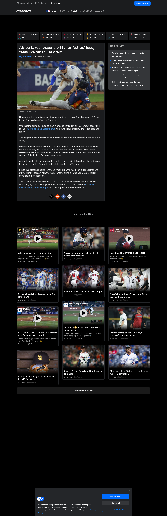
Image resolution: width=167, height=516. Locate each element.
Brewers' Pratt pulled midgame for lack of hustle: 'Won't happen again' (128, 69)
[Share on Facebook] (63, 196)
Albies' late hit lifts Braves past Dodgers (83, 291)
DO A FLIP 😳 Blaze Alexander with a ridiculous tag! (82, 328)
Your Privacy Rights (115, 509)
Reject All (116, 503)
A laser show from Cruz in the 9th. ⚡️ (36, 253)
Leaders (100, 11)
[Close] (129, 490)
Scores (64, 11)
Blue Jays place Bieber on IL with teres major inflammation (129, 372)
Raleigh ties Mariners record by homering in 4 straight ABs (125, 76)
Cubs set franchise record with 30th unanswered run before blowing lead (128, 83)
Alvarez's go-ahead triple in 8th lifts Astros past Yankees (81, 254)
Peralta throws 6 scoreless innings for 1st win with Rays (128, 54)
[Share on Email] (69, 196)
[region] (83, 501)
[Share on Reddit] (57, 196)
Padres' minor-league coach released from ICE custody (36, 377)
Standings (86, 11)
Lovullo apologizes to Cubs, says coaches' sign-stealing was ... (126, 334)
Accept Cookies (116, 497)
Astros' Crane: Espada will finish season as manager (83, 372)
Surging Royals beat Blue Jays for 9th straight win (36, 295)
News (74, 11)
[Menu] (40, 11)
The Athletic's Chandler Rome (40, 129)
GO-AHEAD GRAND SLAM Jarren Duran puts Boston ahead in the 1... (37, 334)
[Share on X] (51, 196)
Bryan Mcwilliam (26, 56)
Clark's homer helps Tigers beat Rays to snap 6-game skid (128, 295)
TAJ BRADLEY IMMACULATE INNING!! (128, 253)
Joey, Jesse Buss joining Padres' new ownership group (128, 61)
